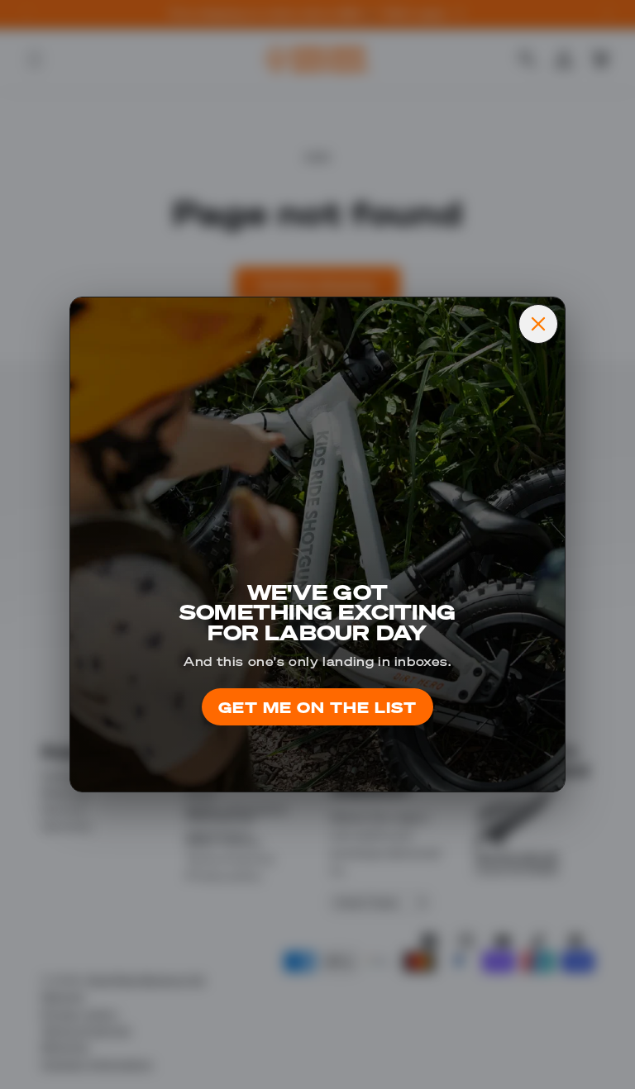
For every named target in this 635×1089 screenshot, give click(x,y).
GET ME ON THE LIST (317, 706)
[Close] (538, 324)
